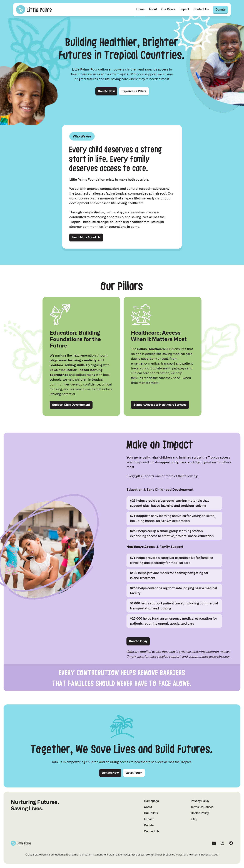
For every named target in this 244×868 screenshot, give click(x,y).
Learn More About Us (86, 237)
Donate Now (106, 91)
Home (140, 9)
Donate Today (138, 641)
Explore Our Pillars (134, 91)
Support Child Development (71, 405)
